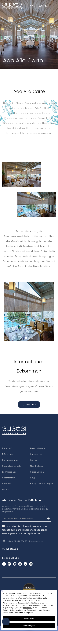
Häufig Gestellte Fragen (41, 483)
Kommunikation (37, 448)
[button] (26, 338)
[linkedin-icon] (25, 564)
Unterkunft (7, 448)
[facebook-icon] (4, 564)
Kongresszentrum (10, 460)
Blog (32, 477)
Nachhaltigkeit (37, 466)
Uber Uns (6, 483)
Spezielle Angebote (11, 466)
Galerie (5, 489)
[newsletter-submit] (48, 519)
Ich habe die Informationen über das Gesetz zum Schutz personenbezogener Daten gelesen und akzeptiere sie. (24, 530)
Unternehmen (36, 454)
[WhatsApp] (40, 6)
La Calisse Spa (9, 471)
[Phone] (47, 6)
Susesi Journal (37, 471)
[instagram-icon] (9, 564)
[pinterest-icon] (31, 564)
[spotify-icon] (20, 564)
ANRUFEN (31, 404)
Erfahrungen (8, 454)
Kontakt (34, 460)
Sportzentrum (8, 477)
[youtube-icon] (15, 564)
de (31, 6)
